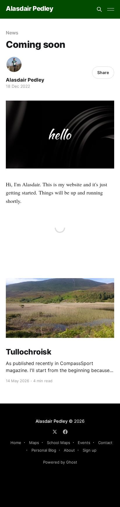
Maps (34, 442)
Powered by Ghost (60, 462)
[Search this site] (99, 9)
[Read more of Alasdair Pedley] (14, 64)
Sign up (89, 450)
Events (84, 442)
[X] (54, 431)
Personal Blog (43, 450)
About (69, 450)
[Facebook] (65, 431)
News (12, 33)
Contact (105, 442)
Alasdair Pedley (29, 9)
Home (15, 442)
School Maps (58, 442)
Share (103, 72)
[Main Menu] (110, 9)
